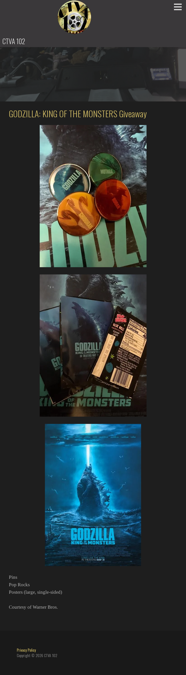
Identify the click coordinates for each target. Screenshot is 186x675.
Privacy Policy (26, 650)
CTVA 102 (13, 41)
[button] (179, 7)
